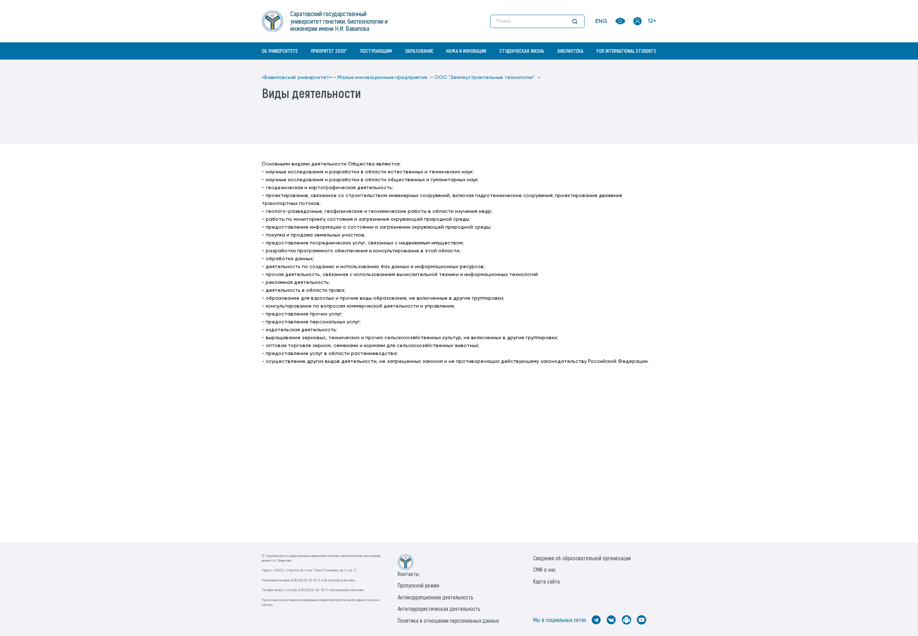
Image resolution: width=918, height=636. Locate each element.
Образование (419, 51)
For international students (626, 51)
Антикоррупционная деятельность (435, 597)
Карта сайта (546, 581)
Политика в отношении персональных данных (448, 620)
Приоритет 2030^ (329, 51)
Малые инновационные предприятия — (385, 77)
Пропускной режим (418, 585)
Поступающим (376, 51)
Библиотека (570, 51)
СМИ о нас (544, 569)
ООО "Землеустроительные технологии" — (487, 77)
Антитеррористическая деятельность (439, 608)
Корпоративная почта (638, 66)
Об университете (280, 51)
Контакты (408, 573)
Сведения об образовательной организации (582, 558)
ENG (601, 21)
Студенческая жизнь (522, 51)
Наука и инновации (466, 51)
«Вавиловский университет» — (299, 77)
